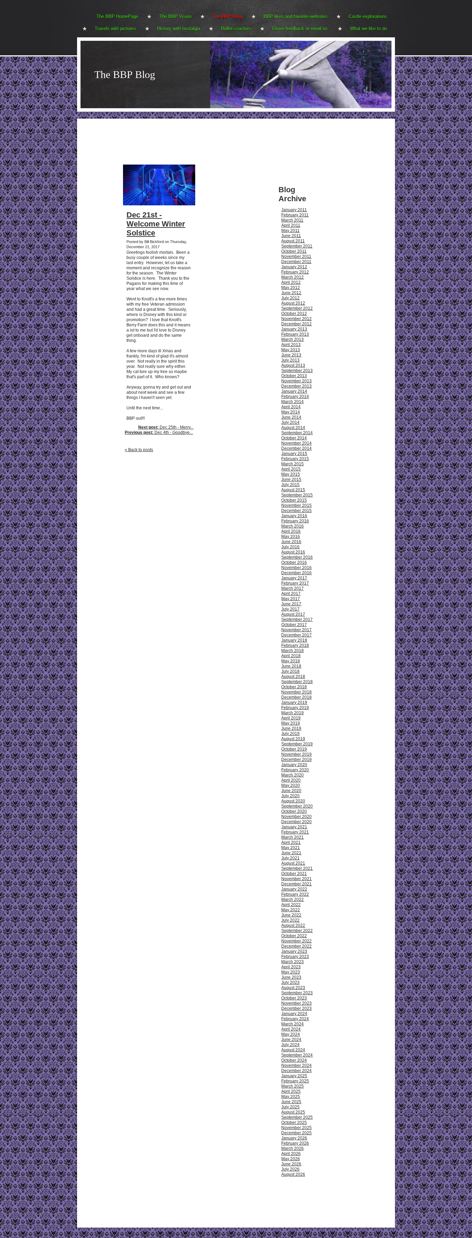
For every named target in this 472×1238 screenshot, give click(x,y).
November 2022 (296, 941)
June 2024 (291, 1039)
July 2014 (290, 422)
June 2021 (291, 852)
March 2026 (292, 1148)
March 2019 (292, 712)
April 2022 (291, 904)
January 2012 (294, 266)
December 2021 (296, 884)
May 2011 (290, 230)
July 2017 (290, 609)
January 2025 (294, 1075)
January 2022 (294, 889)
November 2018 (296, 692)
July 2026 (290, 1169)
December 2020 (296, 821)
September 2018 (297, 681)
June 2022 (291, 915)
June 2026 (291, 1164)
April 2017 (291, 593)
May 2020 (290, 785)
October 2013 (294, 375)
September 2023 (297, 992)
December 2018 (296, 697)
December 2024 (296, 1070)
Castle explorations (368, 16)
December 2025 (296, 1132)
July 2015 (290, 484)
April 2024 (291, 1029)
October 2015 (294, 500)
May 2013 (290, 349)
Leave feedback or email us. (300, 28)
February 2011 (295, 215)
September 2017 (297, 619)
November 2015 (296, 505)
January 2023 (294, 951)
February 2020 (295, 769)
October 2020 (294, 811)
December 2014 (296, 448)
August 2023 (293, 987)
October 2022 (294, 935)
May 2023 (290, 972)
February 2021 (295, 832)
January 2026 (294, 1138)
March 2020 (292, 775)
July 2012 (290, 298)
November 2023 (296, 1003)
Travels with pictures (115, 28)
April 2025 (291, 1091)
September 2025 (297, 1117)
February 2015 (295, 458)
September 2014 (297, 432)
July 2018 (290, 671)
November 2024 (296, 1065)
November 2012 (296, 318)
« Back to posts (139, 449)
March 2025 (292, 1086)
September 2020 (297, 806)
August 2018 (293, 676)
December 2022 (296, 946)
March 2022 (292, 899)
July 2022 (290, 920)
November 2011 (296, 256)
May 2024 (290, 1034)
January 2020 (294, 764)
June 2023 (291, 977)
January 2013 (294, 329)
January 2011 (294, 209)
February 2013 (295, 334)
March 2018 (292, 650)
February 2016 (295, 521)
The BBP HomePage (117, 16)
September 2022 (297, 930)
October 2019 (294, 749)
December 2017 (296, 635)
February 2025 (295, 1081)
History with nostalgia (178, 28)
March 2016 (292, 526)
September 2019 (297, 744)
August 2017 (293, 614)
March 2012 (292, 277)
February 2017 (295, 583)
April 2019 (291, 718)
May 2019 (290, 723)
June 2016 (291, 541)
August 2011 (293, 241)
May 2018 (290, 661)
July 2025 (290, 1107)
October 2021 (294, 873)
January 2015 (294, 453)
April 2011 (290, 225)
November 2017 (296, 629)
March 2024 (292, 1024)
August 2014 (293, 427)
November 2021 (296, 878)
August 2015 (293, 489)
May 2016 (290, 536)
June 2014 (291, 417)
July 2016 (290, 546)
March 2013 (292, 339)
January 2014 (294, 391)
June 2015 (291, 479)
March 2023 (292, 961)
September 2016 (297, 557)
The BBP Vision (175, 16)
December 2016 (296, 572)
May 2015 (290, 474)
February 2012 (295, 272)
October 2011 (293, 251)
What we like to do (368, 28)
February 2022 (295, 894)
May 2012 (290, 287)
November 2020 (296, 816)
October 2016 (294, 562)
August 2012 (293, 303)
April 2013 (291, 344)
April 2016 (291, 531)
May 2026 (290, 1158)
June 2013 (291, 355)
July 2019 (290, 733)
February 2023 (295, 956)
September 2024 (297, 1055)
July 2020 (290, 795)
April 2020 (291, 780)
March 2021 (292, 837)
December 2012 (296, 324)
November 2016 (296, 567)
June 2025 (291, 1101)
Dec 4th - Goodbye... (159, 432)
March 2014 (292, 401)
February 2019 (295, 707)
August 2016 (293, 552)
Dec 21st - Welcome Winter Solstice (155, 224)
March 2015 (292, 464)
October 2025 (294, 1122)
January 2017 (294, 578)
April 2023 (291, 967)
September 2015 (297, 495)
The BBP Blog (228, 16)
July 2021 (290, 858)
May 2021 (290, 847)
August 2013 (293, 365)
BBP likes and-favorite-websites (296, 16)
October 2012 (294, 313)
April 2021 (291, 842)
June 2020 (291, 790)
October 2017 (294, 624)
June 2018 (291, 666)
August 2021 (293, 863)
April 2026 (291, 1153)
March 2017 (292, 588)
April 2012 (291, 282)
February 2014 (295, 396)
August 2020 (293, 801)
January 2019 (294, 702)
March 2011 (292, 220)
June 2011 (291, 235)
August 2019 (293, 738)
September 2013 (297, 370)
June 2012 (291, 292)
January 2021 (294, 827)
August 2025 (293, 1112)
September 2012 (297, 308)
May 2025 (290, 1096)
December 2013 (296, 386)
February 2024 (295, 1018)
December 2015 (296, 510)
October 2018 (294, 687)
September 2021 (297, 868)
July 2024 (290, 1044)
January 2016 (294, 515)
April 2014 (291, 406)
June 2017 (291, 604)
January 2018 (294, 640)
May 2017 (290, 598)
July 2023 (290, 982)
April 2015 (291, 469)
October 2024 (294, 1060)
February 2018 (295, 645)
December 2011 (296, 261)
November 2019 (296, 754)
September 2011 (296, 246)
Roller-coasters (236, 28)
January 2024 (294, 1013)
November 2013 (296, 381)
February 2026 (295, 1143)
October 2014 (294, 438)
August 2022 (293, 925)
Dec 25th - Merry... (165, 427)
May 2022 (290, 909)
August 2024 (293, 1050)
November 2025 (296, 1127)
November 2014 (296, 443)
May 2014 (290, 412)
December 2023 (296, 1008)
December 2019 (296, 759)
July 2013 (290, 360)
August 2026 (293, 1174)
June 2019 (291, 728)
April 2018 (291, 655)
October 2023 (294, 998)
